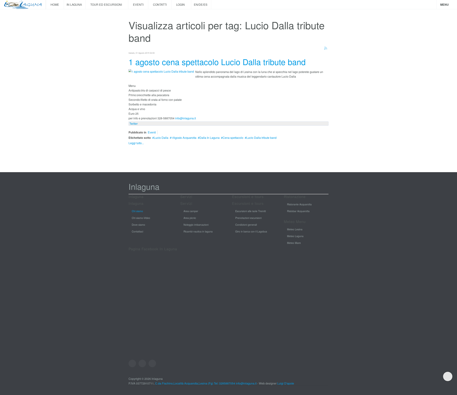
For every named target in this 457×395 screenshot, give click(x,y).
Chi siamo (137, 211)
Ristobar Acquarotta (298, 211)
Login (180, 4)
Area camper (191, 211)
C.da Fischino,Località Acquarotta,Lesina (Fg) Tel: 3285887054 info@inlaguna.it (206, 383)
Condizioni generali (246, 224)
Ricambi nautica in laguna (198, 231)
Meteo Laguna (295, 236)
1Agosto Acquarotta (183, 138)
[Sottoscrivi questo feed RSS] (325, 48)
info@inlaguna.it (185, 118)
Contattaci (137, 231)
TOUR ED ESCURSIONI (106, 4)
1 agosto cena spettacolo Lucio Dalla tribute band (217, 61)
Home (55, 4)
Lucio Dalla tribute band (261, 138)
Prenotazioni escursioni (248, 218)
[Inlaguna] (23, 4)
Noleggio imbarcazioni (196, 224)
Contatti (160, 4)
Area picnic (190, 218)
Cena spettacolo (233, 138)
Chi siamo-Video (141, 218)
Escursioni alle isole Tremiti (250, 211)
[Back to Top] (447, 376)
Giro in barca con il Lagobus (251, 231)
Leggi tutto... (136, 143)
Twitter (133, 123)
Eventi (138, 4)
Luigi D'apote (285, 383)
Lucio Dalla (161, 138)
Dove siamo (138, 224)
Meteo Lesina (294, 229)
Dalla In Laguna (209, 138)
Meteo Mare (294, 243)
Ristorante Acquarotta (299, 204)
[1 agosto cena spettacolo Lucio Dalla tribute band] (161, 71)
